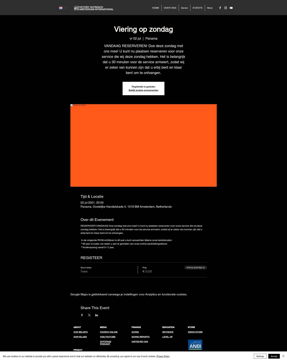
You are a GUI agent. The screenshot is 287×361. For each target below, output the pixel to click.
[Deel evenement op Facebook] (82, 315)
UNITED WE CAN (140, 341)
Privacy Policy (163, 356)
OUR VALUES (80, 337)
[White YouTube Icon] (231, 8)
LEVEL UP (167, 337)
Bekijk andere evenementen (143, 90)
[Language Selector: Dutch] (62, 8)
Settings (260, 356)
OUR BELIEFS (81, 332)
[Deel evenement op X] (89, 315)
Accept (274, 356)
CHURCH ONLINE (108, 332)
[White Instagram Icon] (225, 8)
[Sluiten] (283, 356)
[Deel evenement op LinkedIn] (96, 315)
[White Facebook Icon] (220, 8)
